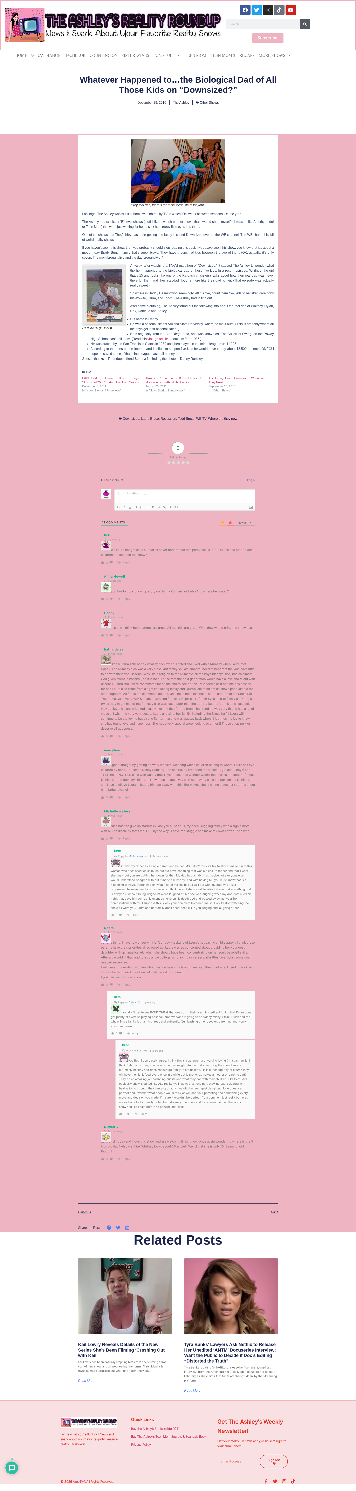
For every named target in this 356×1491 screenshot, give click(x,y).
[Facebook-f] (266, 1481)
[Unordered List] (147, 507)
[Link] (164, 507)
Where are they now (222, 418)
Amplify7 (79, 1481)
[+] (175, 506)
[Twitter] (257, 10)
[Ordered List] (141, 507)
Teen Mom (195, 55)
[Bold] (118, 507)
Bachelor (74, 55)
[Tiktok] (279, 10)
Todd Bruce (186, 418)
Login (250, 480)
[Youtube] (291, 10)
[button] (109, 1227)
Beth (139, 1050)
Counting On (103, 55)
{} (170, 506)
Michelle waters (117, 811)
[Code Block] (159, 507)
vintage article (158, 339)
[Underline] (130, 507)
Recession (168, 418)
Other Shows (209, 102)
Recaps (247, 55)
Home (21, 55)
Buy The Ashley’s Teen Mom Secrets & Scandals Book (168, 1436)
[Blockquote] (153, 507)
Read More (86, 1381)
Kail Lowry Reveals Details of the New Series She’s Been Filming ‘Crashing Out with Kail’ (121, 1350)
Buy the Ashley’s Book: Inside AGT (155, 1429)
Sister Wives (135, 55)
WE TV (201, 418)
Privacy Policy (141, 1444)
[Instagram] (268, 10)
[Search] (305, 24)
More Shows (272, 55)
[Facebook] (245, 10)
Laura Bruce (150, 418)
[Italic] (124, 507)
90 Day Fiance (45, 55)
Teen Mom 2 (223, 55)
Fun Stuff (163, 55)
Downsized (131, 418)
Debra (132, 1002)
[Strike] (136, 507)
